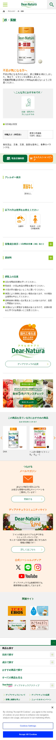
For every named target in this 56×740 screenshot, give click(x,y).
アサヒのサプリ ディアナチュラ (29, 5)
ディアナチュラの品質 (28, 364)
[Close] (52, 707)
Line (28, 567)
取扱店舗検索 (17, 158)
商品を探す (11, 11)
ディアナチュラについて (15, 695)
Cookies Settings (28, 726)
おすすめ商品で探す (12, 670)
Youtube (28, 576)
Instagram (37, 567)
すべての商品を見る (12, 677)
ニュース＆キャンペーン (41, 699)
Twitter (18, 567)
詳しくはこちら (28, 549)
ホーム (4, 11)
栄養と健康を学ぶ (13, 699)
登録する (28, 499)
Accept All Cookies (28, 734)
